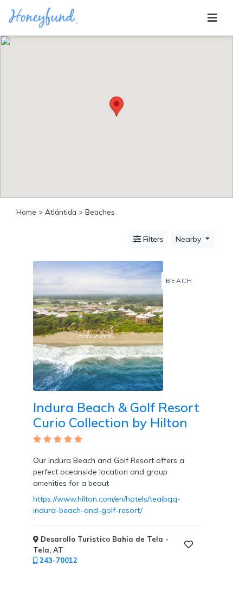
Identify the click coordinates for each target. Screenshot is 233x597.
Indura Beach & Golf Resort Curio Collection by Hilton (116, 415)
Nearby (189, 239)
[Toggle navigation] (212, 18)
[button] (116, 106)
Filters (152, 239)
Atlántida (60, 211)
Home (26, 211)
